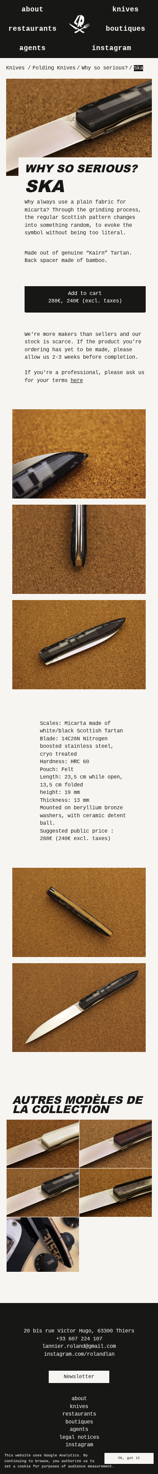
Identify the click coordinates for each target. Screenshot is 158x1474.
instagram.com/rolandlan (79, 1354)
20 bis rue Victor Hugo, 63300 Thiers (79, 1331)
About (32, 10)
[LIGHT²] (115, 1192)
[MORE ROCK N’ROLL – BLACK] (42, 1244)
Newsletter (79, 1377)
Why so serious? (81, 168)
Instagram (111, 48)
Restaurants (32, 29)
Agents (32, 48)
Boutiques (125, 29)
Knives (125, 10)
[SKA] (42, 1192)
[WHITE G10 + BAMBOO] (42, 1144)
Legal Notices (79, 1437)
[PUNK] (115, 1144)
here (77, 381)
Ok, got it (129, 1458)
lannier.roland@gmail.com (79, 1346)
